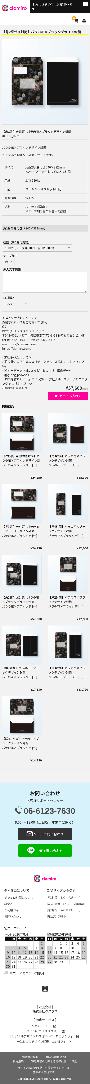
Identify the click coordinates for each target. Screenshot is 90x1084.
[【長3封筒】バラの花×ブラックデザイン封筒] (68, 645)
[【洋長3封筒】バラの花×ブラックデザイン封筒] (22, 716)
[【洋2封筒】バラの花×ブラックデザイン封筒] (68, 574)
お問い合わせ (13, 916)
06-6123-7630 (49, 811)
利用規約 (18, 1061)
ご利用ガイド (13, 910)
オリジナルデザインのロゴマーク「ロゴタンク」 (41, 1036)
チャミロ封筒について (18, 897)
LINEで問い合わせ (49, 850)
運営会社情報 (30, 1057)
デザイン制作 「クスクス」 (41, 1031)
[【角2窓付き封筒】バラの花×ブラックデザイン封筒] (22, 574)
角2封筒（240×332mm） (64, 910)
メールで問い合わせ (48, 833)
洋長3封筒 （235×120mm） (66, 904)
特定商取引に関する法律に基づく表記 (54, 1061)
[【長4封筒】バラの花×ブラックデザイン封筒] (68, 504)
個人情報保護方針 (57, 1057)
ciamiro (18, 7)
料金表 (8, 904)
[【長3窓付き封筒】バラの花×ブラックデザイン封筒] (22, 504)
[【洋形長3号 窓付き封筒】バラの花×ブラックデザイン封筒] (22, 433)
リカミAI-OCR (41, 1026)
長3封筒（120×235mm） (64, 897)
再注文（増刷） (57, 916)
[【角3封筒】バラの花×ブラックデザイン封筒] (68, 433)
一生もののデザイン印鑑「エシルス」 (42, 1041)
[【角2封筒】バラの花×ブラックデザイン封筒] (22, 645)
